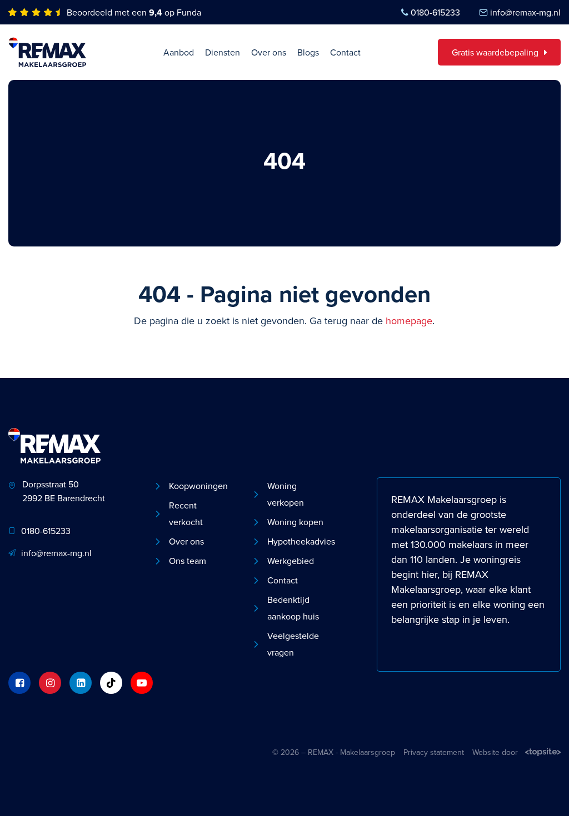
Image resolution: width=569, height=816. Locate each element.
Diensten (222, 52)
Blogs (308, 52)
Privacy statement (433, 752)
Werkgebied (290, 561)
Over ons (268, 52)
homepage (409, 321)
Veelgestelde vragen (293, 643)
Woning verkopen (285, 494)
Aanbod (178, 52)
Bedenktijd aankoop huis (293, 607)
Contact (345, 52)
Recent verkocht (186, 513)
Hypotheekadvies (299, 541)
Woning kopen (295, 522)
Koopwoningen (198, 486)
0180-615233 (435, 12)
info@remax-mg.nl (525, 12)
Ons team (187, 561)
